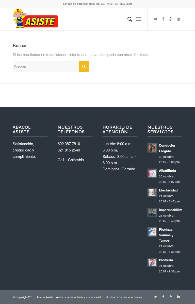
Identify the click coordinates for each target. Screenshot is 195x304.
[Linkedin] (178, 19)
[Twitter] (155, 19)
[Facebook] (163, 19)
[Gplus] (171, 19)
